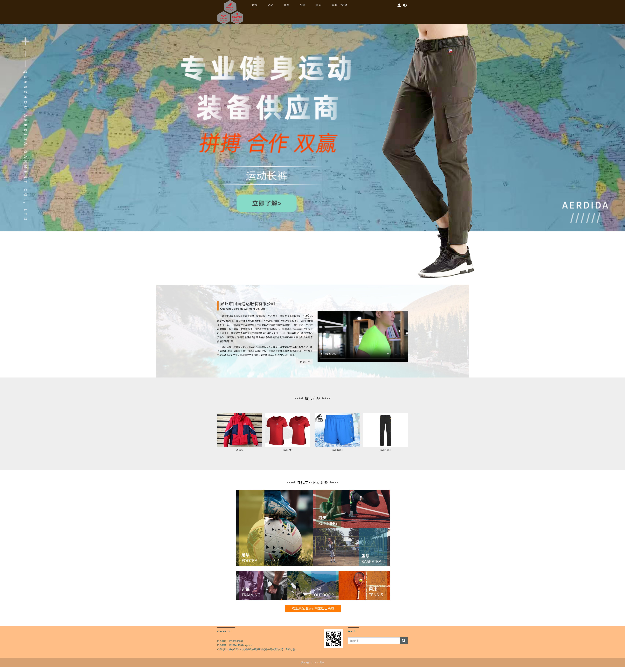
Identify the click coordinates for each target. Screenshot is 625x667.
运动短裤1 (337, 449)
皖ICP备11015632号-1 (312, 662)
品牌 (302, 5)
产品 (270, 5)
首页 (254, 5)
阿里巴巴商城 (339, 5)
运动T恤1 (288, 449)
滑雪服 (239, 449)
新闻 (286, 5)
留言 (318, 5)
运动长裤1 (385, 449)
